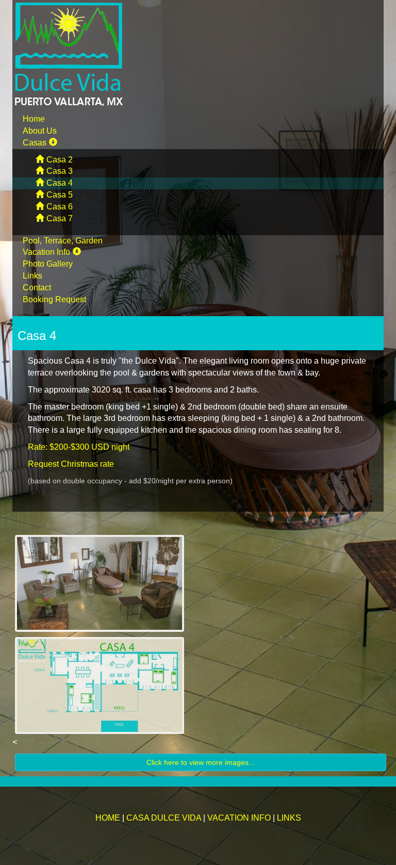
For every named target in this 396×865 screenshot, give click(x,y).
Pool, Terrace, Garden (63, 240)
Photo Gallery (48, 263)
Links (32, 275)
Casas (34, 142)
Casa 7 (59, 218)
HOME (107, 817)
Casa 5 (59, 194)
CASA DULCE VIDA (163, 817)
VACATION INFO (239, 817)
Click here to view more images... (200, 762)
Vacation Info (46, 252)
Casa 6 (59, 206)
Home (34, 119)
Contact (37, 287)
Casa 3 (59, 171)
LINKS (289, 817)
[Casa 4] (200, 583)
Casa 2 (59, 159)
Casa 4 (59, 182)
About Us (40, 130)
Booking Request (54, 299)
